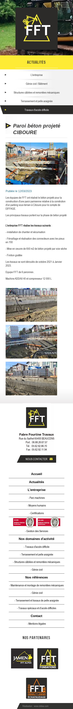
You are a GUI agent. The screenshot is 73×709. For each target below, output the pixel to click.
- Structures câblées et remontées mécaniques (36, 562)
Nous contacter (36, 459)
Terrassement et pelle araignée (37, 101)
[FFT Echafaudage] (36, 688)
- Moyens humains (36, 505)
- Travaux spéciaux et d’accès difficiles (36, 608)
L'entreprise (37, 75)
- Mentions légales (36, 623)
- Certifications (36, 513)
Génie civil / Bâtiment (36, 84)
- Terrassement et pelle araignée (36, 554)
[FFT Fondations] (48, 659)
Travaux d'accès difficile (37, 110)
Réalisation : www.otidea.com (35, 706)
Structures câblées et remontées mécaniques (37, 92)
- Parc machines (36, 498)
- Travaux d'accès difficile (36, 547)
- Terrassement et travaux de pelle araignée (36, 600)
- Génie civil (37, 569)
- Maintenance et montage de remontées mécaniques (36, 585)
